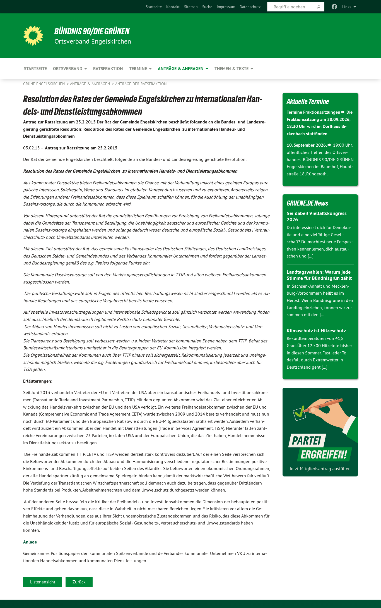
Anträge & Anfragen (90, 83)
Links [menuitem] (346, 6)
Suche (207, 6)
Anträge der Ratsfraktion (141, 83)
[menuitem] (154, 6)
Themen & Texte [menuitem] (231, 68)
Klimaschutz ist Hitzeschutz (316, 330)
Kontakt (173, 6)
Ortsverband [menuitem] (67, 68)
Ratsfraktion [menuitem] (108, 68)
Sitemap (191, 6)
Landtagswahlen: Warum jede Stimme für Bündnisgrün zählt (319, 275)
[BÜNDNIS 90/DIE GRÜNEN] (33, 36)
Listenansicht (42, 582)
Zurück (79, 582)
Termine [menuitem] (138, 68)
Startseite (154, 6)
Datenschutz (250, 6)
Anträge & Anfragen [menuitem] (181, 68)
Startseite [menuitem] (35, 68)
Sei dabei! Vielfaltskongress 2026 (317, 216)
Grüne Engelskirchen (44, 83)
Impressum (226, 6)
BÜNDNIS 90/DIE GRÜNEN (91, 31)
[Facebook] (334, 6)
